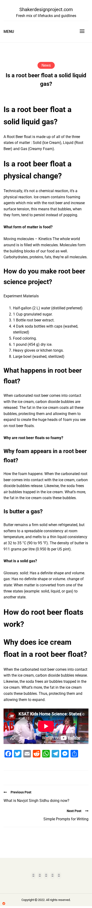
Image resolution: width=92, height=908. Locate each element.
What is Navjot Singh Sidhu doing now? (36, 800)
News (46, 65)
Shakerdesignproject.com (46, 9)
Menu (9, 31)
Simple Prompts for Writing (65, 819)
